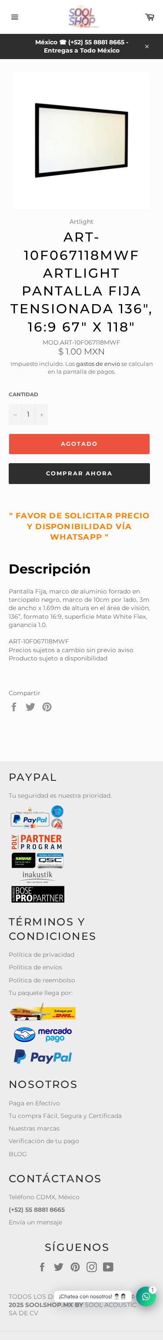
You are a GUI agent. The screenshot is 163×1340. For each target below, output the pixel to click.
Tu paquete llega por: (41, 993)
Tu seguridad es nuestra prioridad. (60, 795)
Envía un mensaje (35, 1222)
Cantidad (23, 394)
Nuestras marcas (34, 1128)
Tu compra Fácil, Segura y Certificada (65, 1116)
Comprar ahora (79, 473)
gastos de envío (98, 363)
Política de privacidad (41, 955)
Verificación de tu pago (44, 1141)
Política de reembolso (42, 980)
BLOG (18, 1154)
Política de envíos (35, 967)
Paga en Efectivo (34, 1103)
